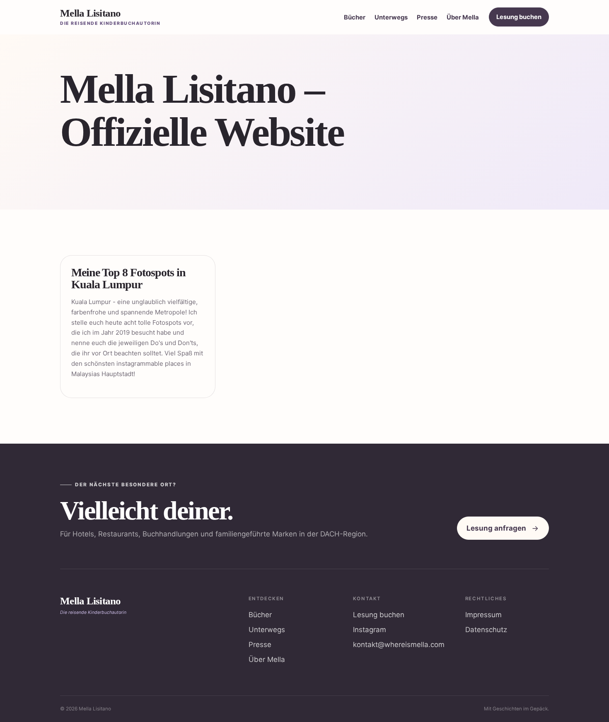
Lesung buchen (518, 17)
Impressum (483, 615)
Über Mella (463, 17)
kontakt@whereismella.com (399, 644)
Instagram (369, 629)
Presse (427, 17)
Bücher (354, 17)
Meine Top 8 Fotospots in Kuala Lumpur (128, 278)
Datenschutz (486, 629)
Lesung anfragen (496, 528)
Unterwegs (391, 17)
